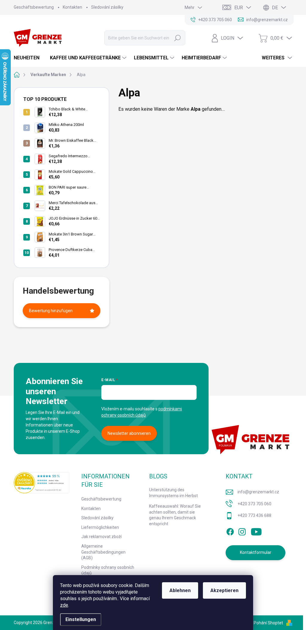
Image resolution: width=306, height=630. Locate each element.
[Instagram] (242, 530)
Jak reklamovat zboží (101, 536)
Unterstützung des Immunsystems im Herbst (173, 492)
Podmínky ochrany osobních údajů (107, 570)
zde (64, 605)
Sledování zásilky (107, 7)
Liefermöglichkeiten (100, 527)
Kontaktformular (255, 552)
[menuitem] (29, 58)
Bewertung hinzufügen (51, 310)
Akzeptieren (224, 590)
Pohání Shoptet (269, 622)
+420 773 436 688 (254, 515)
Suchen (177, 38)
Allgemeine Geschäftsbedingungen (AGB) (103, 552)
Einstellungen (80, 619)
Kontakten (72, 7)
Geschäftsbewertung (34, 7)
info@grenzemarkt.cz (258, 491)
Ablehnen (180, 590)
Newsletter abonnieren (129, 433)
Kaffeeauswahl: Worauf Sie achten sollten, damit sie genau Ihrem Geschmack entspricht (175, 515)
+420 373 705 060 (254, 503)
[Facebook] (230, 530)
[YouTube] (256, 530)
